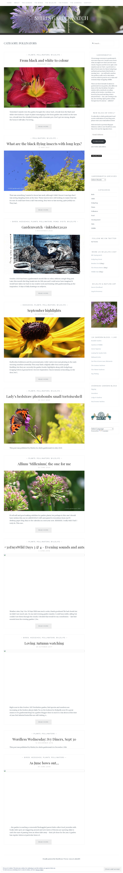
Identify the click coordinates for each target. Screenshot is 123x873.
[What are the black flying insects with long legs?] (44, 190)
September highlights (44, 310)
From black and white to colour (44, 60)
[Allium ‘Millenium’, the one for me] (44, 510)
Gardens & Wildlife (97, 345)
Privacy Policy (39, 870)
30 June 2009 (44, 767)
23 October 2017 (44, 647)
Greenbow (94, 393)
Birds (15, 221)
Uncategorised (95, 220)
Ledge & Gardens (96, 397)
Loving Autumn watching (44, 643)
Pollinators (43, 55)
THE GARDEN (27, 2)
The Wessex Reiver (97, 268)
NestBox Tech (95, 263)
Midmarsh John (96, 357)
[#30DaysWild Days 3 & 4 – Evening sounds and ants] (44, 555)
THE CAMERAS (76, 2)
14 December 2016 (44, 743)
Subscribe (98, 141)
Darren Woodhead (96, 287)
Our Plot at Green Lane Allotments (101, 361)
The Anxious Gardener (98, 365)
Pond (56, 221)
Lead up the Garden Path (98, 353)
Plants (32, 55)
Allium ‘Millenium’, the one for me (44, 463)
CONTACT (87, 2)
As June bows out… (44, 763)
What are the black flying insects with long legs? (44, 143)
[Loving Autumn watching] (44, 651)
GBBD (93, 199)
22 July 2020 (44, 400)
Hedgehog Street (96, 259)
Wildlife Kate (95, 272)
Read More (45, 127)
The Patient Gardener (98, 369)
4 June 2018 (44, 551)
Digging (93, 389)
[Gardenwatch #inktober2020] (44, 274)
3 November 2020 (44, 231)
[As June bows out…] (44, 771)
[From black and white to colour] (44, 107)
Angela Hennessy (96, 291)
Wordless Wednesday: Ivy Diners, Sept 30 (44, 739)
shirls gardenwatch (61, 18)
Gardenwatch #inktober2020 (44, 227)
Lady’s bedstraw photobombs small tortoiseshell (44, 396)
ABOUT (17, 2)
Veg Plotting (95, 374)
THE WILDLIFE (50, 2)
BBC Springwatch (96, 255)
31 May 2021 (44, 147)
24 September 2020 (44, 314)
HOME (9, 2)
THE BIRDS (39, 2)
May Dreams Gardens (98, 401)
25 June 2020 (44, 467)
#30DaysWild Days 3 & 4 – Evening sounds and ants (44, 547)
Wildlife (55, 55)
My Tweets (94, 242)
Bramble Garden (96, 341)
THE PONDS (63, 2)
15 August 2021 (44, 64)
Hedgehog (24, 221)
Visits (63, 221)
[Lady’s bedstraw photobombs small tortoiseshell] (44, 443)
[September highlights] (44, 357)
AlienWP (77, 859)
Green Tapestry (96, 349)
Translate (105, 431)
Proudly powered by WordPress (53, 859)
